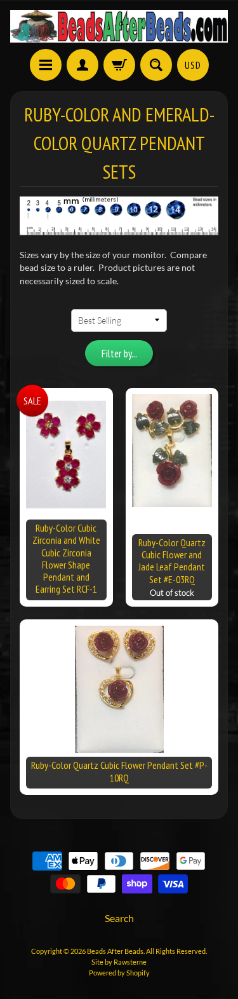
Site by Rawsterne (119, 962)
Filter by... (119, 354)
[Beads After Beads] (119, 26)
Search (119, 918)
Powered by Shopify (119, 972)
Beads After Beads (115, 951)
